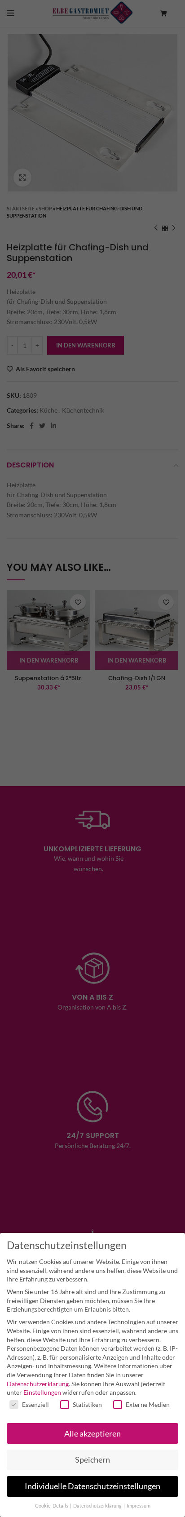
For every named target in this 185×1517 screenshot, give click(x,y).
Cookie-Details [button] (52, 1505)
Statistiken (87, 1404)
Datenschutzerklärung (38, 1384)
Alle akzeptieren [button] (92, 1433)
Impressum (138, 1505)
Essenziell (35, 1404)
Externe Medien (148, 1404)
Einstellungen (42, 1392)
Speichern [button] (92, 1459)
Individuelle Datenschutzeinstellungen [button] (92, 1486)
